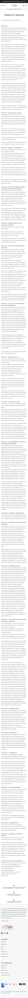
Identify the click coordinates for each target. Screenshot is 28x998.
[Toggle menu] (1, 5)
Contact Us (4, 944)
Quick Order (4, 965)
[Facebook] (2, 933)
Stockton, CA (4, 956)
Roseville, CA (4, 954)
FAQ (2, 949)
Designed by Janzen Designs (20, 991)
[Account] (23, 5)
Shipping (3, 967)
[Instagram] (4, 933)
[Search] (4, 5)
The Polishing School (8, 991)
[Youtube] (7, 933)
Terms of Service (5, 975)
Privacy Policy (4, 972)
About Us (3, 942)
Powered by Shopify (5, 992)
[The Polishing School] (14, 5)
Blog (2, 946)
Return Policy (4, 970)
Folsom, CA (4, 951)
